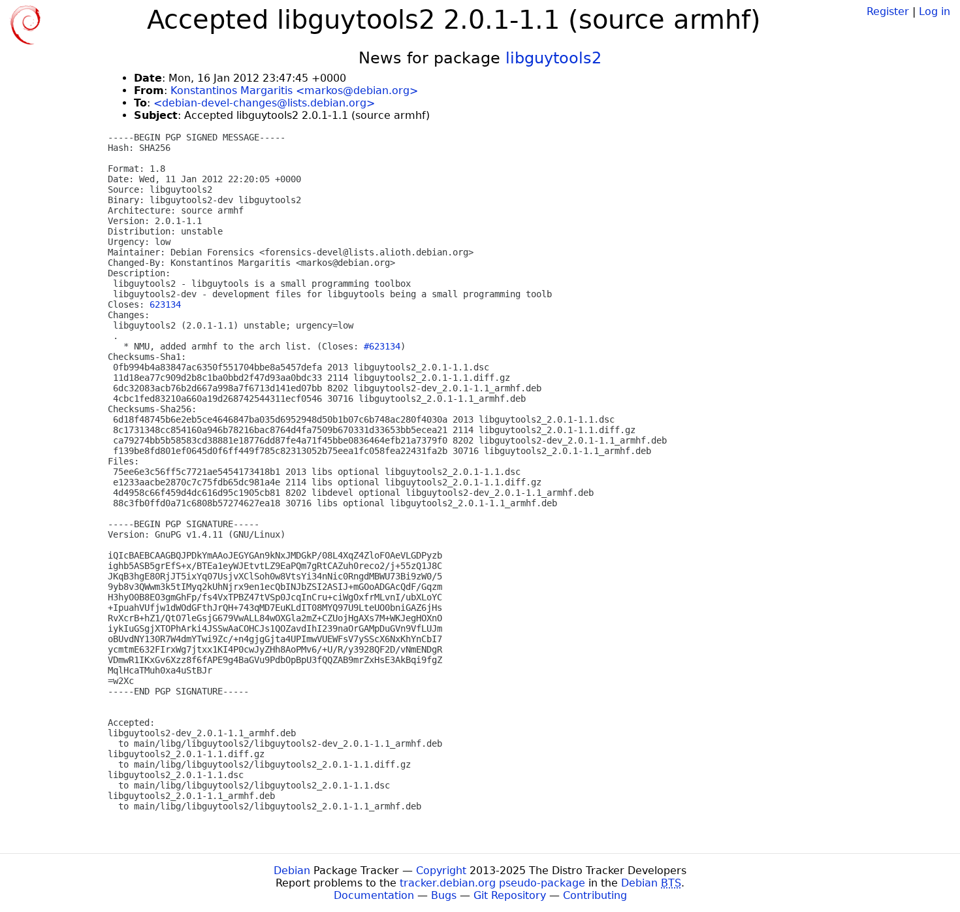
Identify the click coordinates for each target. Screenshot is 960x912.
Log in (934, 11)
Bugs (443, 895)
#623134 (382, 346)
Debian (292, 870)
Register (888, 11)
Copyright (441, 870)
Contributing (595, 895)
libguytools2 (553, 58)
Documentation (374, 895)
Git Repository (509, 895)
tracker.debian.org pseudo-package (492, 883)
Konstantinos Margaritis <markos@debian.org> (294, 90)
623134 (165, 304)
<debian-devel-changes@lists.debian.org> (264, 103)
